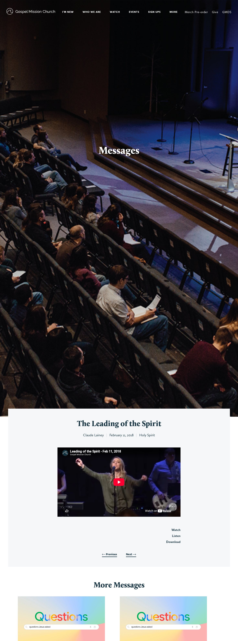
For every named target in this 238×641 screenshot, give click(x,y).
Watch (115, 11)
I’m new (68, 11)
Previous (111, 554)
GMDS (227, 12)
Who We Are (92, 11)
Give (215, 12)
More (174, 11)
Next (129, 554)
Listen (176, 536)
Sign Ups (154, 11)
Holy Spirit (147, 435)
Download (173, 542)
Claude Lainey (93, 435)
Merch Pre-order (196, 12)
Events (134, 11)
